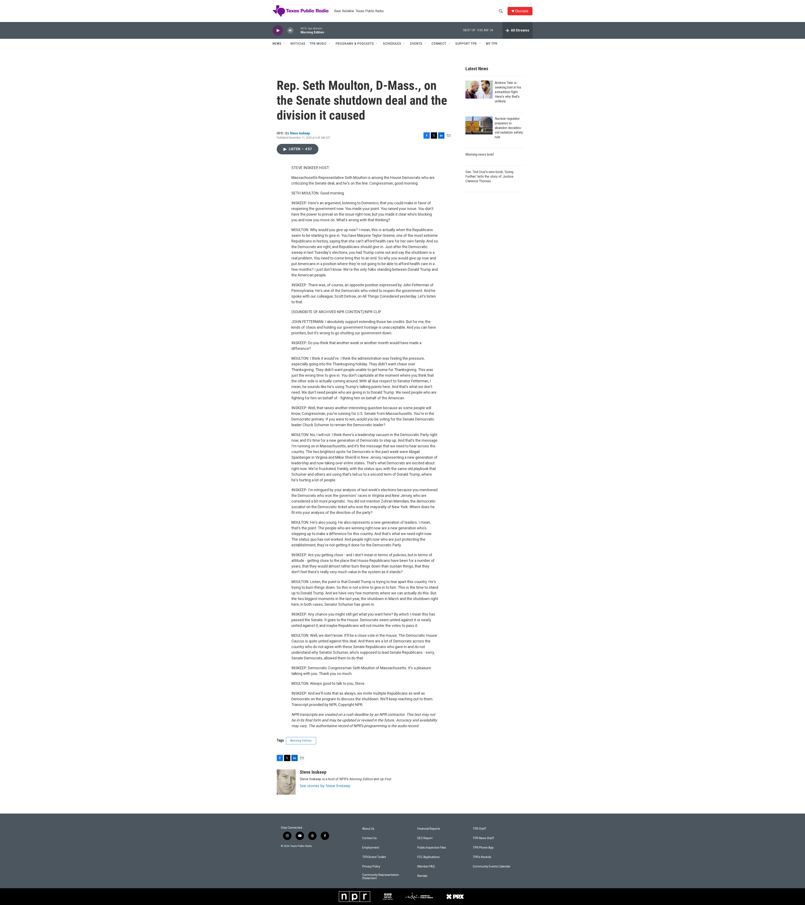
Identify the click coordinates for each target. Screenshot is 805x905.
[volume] (290, 30)
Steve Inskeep (300, 133)
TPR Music (318, 43)
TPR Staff (479, 828)
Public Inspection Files (431, 847)
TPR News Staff (483, 838)
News (277, 43)
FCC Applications (428, 857)
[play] (277, 30)
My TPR (491, 43)
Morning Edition (301, 740)
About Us (368, 828)
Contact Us (369, 838)
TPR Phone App (483, 847)
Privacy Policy (371, 866)
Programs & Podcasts (355, 43)
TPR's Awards (482, 857)
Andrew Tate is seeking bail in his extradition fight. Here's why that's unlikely (508, 92)
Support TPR (466, 43)
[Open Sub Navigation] (284, 43)
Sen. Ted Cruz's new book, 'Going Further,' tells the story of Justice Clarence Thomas (489, 176)
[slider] (297, 30)
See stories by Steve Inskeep (325, 785)
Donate (521, 11)
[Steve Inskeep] (286, 782)
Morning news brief (479, 154)
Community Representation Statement (380, 876)
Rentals (422, 876)
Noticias (298, 43)
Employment (370, 847)
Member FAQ (426, 866)
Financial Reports (428, 828)
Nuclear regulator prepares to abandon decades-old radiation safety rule (509, 128)
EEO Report (424, 838)
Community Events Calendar (491, 866)
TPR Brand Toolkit (374, 857)
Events (416, 43)
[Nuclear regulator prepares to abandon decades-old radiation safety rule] (479, 125)
